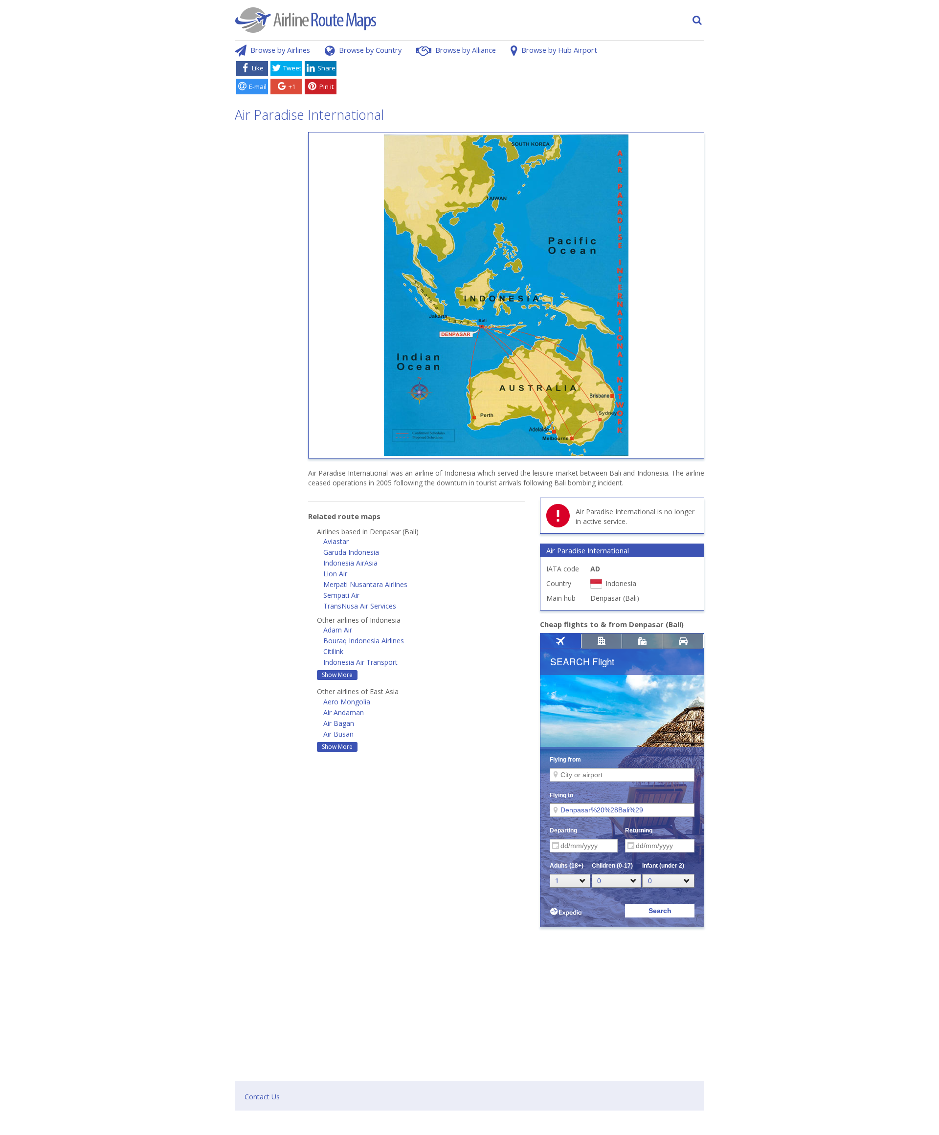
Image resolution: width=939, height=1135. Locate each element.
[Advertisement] (522, 80)
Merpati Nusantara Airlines (365, 584)
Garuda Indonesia (351, 552)
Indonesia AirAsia (350, 563)
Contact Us (262, 1096)
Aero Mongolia (346, 701)
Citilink (333, 651)
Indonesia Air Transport (360, 662)
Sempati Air (341, 595)
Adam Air (337, 629)
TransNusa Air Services (359, 606)
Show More (337, 675)
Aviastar (336, 541)
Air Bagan (338, 723)
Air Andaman (343, 712)
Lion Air (335, 573)
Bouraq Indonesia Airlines (363, 640)
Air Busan (338, 734)
